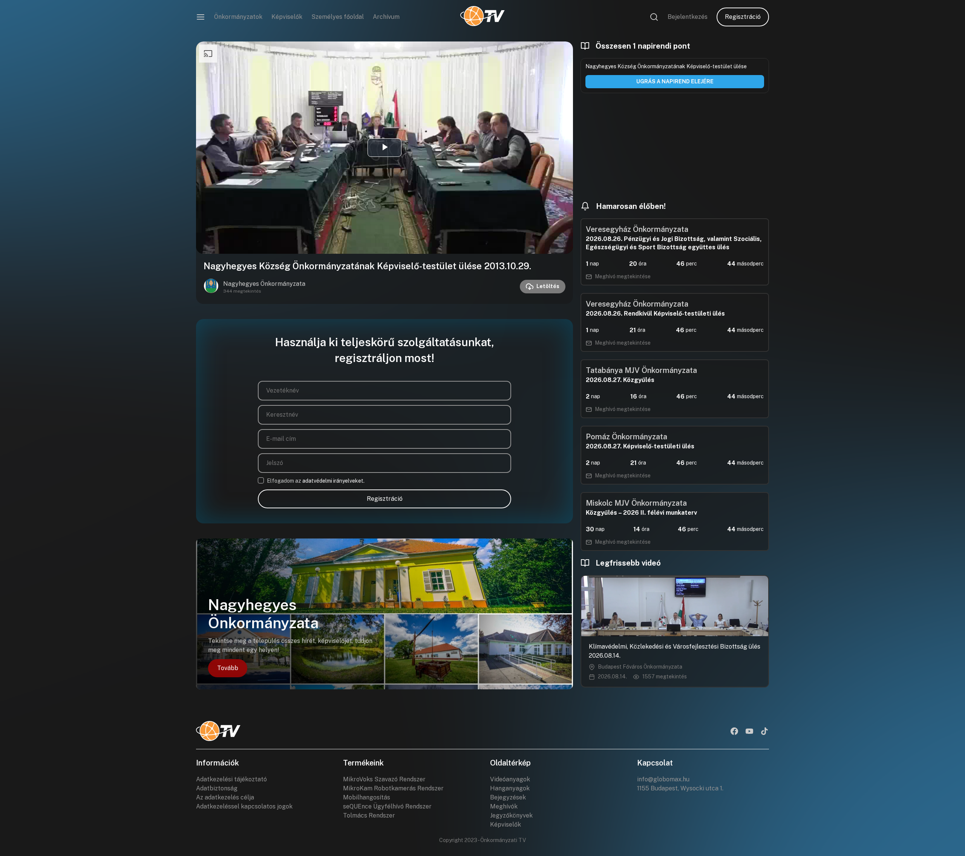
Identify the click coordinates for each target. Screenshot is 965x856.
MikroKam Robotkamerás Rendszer (393, 788)
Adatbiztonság (216, 788)
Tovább (227, 668)
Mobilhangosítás (366, 797)
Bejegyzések (508, 797)
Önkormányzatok (238, 16)
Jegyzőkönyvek (511, 815)
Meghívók (504, 806)
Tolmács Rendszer (369, 815)
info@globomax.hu (663, 779)
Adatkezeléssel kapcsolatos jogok (244, 806)
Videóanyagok (510, 779)
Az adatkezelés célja (225, 797)
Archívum (386, 16)
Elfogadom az (316, 481)
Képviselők (286, 16)
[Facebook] (734, 732)
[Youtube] (749, 732)
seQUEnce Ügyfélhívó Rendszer (387, 806)
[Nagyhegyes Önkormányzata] (211, 286)
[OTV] (482, 17)
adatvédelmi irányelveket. (333, 481)
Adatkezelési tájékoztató (231, 779)
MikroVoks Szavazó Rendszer (384, 779)
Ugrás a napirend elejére (675, 81)
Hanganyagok (510, 788)
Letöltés (547, 286)
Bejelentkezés (688, 16)
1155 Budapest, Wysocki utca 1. (680, 788)
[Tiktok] (764, 732)
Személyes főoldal (337, 16)
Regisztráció (743, 16)
